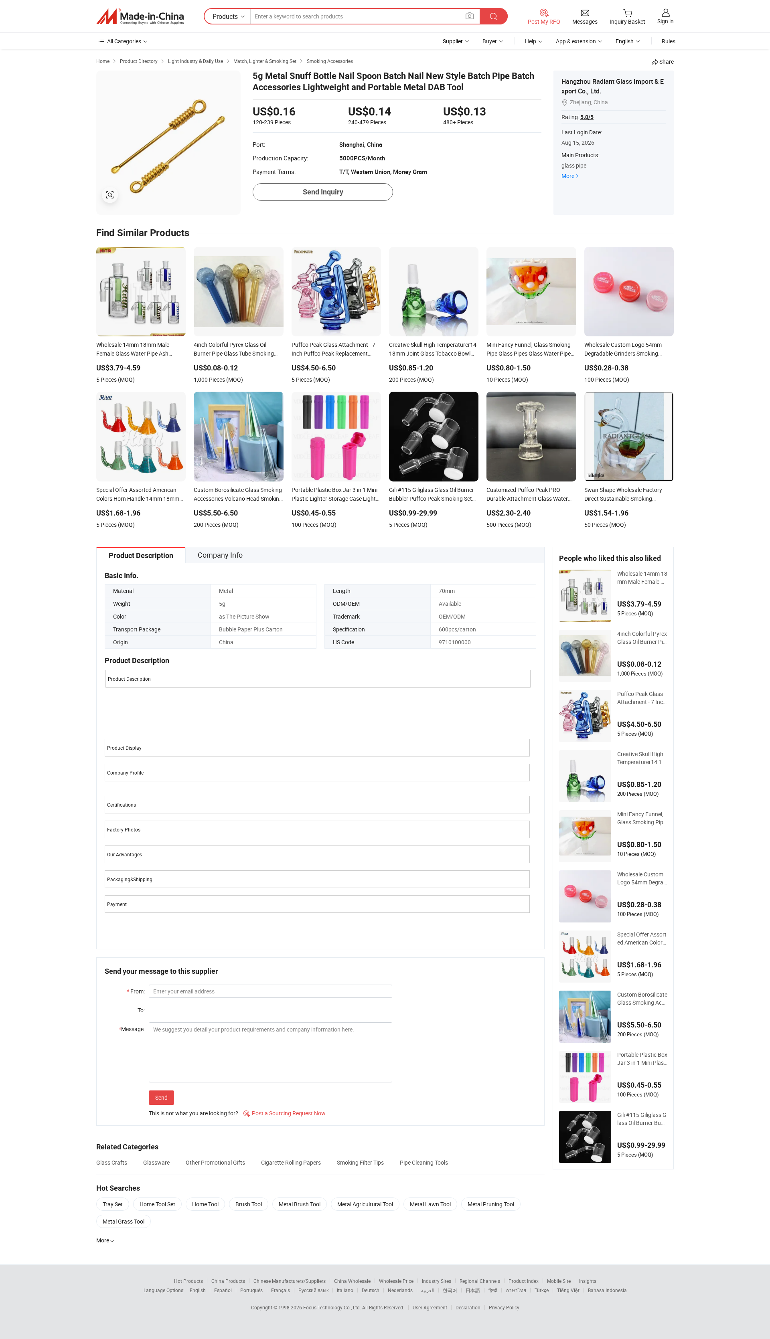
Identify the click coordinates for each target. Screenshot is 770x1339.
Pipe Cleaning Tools (424, 1162)
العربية (427, 1290)
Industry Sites (436, 1281)
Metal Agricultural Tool (365, 1204)
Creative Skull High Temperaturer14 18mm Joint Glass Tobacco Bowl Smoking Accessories (642, 758)
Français (280, 1290)
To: (141, 1010)
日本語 (473, 1290)
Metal (226, 591)
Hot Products (188, 1281)
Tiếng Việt (568, 1290)
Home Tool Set (157, 1204)
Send (161, 1097)
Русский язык (313, 1290)
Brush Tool (248, 1204)
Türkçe (542, 1290)
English (198, 1290)
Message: (132, 1029)
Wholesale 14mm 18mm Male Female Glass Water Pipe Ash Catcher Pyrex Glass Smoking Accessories (642, 578)
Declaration (468, 1307)
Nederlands (400, 1290)
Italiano (345, 1290)
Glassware (156, 1162)
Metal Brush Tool (299, 1204)
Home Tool (205, 1204)
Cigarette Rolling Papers (291, 1162)
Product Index (524, 1281)
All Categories (124, 41)
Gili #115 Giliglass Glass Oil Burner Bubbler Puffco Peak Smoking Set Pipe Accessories (642, 1119)
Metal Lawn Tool (430, 1204)
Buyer (489, 41)
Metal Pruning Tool (491, 1204)
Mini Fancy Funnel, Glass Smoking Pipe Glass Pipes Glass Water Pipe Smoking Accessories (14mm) (642, 818)
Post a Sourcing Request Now (284, 1113)
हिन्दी (492, 1290)
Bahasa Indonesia (607, 1290)
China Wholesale (352, 1281)
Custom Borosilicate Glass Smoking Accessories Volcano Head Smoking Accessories (642, 999)
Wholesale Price (396, 1281)
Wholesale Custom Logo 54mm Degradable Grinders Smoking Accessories (642, 878)
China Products (228, 1281)
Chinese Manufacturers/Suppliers (289, 1281)
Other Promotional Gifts (215, 1162)
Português (251, 1290)
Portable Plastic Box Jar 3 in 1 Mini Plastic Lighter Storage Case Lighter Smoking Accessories (642, 1059)
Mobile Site (559, 1281)
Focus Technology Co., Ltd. (332, 1307)
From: (136, 991)
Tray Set (113, 1204)
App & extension (576, 41)
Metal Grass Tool (123, 1221)
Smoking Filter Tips (360, 1162)
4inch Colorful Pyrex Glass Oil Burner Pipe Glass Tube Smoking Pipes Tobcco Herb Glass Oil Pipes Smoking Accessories (642, 638)
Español (223, 1290)
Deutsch (370, 1290)
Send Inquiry (323, 192)
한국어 (450, 1290)
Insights (587, 1281)
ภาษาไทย (516, 1290)
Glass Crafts (111, 1162)
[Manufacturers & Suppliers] (140, 16)
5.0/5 (587, 117)
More (567, 176)
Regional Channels (480, 1281)
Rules (668, 41)
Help (530, 41)
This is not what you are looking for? (193, 1113)
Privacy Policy (504, 1307)
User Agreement (430, 1307)
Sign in (665, 21)
